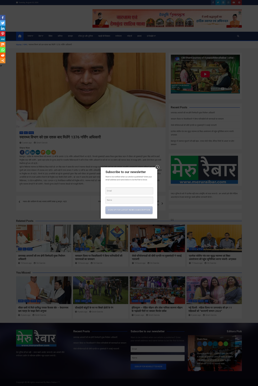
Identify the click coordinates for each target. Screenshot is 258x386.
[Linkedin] (2, 28)
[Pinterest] (2, 33)
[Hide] (1, 66)
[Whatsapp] (2, 50)
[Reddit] (2, 55)
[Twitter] (2, 23)
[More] (2, 60)
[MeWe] (2, 39)
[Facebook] (2, 17)
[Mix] (2, 44)
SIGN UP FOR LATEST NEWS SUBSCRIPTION (129, 210)
